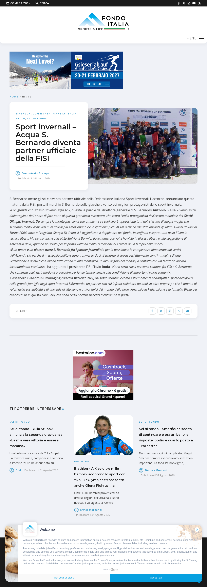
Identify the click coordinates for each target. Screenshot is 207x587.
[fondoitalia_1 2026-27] (66, 70)
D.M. (19, 470)
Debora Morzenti (156, 470)
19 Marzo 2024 (42, 178)
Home (14, 96)
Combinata (42, 113)
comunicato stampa (35, 173)
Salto (20, 118)
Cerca (44, 3)
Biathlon (23, 113)
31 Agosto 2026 (49, 470)
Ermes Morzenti (91, 510)
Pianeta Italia (65, 113)
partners (42, 540)
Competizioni (21, 3)
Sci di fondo (37, 118)
